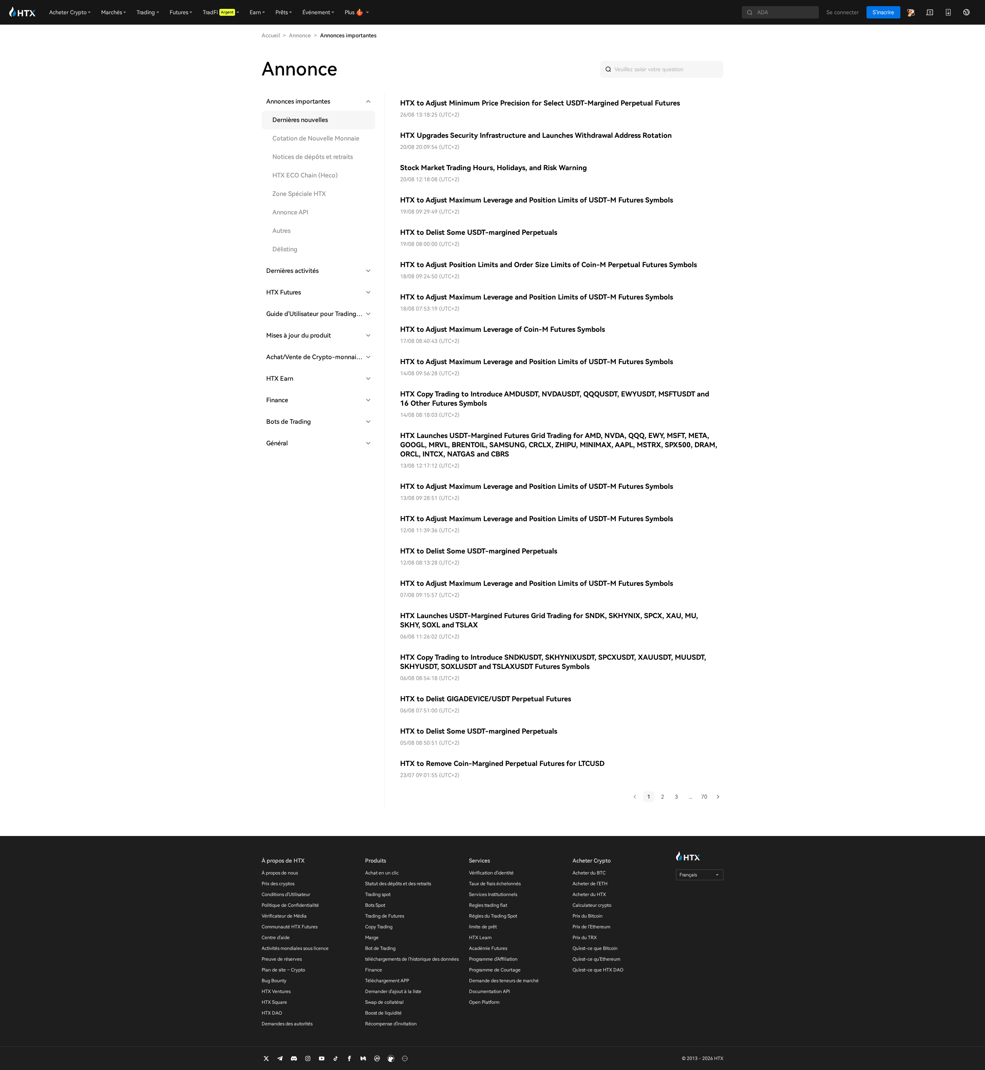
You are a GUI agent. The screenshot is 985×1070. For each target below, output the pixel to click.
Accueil (271, 35)
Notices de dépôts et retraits (312, 156)
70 (704, 797)
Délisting (284, 249)
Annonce (300, 35)
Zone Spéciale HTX (299, 193)
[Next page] (718, 796)
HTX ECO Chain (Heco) (305, 175)
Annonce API (290, 212)
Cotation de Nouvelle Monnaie (315, 138)
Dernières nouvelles (300, 120)
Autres (281, 230)
